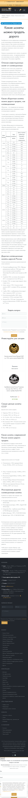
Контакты (5, 728)
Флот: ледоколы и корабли (9, 655)
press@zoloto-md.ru (7, 597)
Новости (4, 712)
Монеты (4, 690)
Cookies (16, 790)
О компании (5, 724)
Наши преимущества (7, 730)
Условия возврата (6, 688)
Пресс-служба (6, 734)
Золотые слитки (6, 645)
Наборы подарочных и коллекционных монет (13, 659)
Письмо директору (7, 732)
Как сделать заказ (7, 674)
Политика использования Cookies (10, 694)
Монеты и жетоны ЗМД (8, 639)
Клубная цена (13, 396)
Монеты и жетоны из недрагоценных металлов (13, 661)
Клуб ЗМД (5, 678)
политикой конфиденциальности (11, 331)
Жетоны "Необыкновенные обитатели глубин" (13, 653)
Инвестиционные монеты (8, 635)
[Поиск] (15, 10)
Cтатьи (4, 717)
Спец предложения (7, 701)
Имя (1, 771)
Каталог (3, 629)
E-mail (1, 777)
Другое (4, 665)
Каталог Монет (6, 633)
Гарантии (5, 680)
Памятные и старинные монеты (9, 637)
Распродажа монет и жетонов (9, 708)
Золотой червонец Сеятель (8, 643)
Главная (3, 15)
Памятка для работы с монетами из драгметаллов (14, 686)
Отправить (14, 335)
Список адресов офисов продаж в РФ (11, 577)
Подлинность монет (7, 676)
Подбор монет (6, 704)
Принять (14, 794)
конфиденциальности (7, 791)
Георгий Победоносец (7, 641)
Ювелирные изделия (7, 657)
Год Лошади (5, 649)
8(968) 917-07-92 (15, 595)
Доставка (5, 672)
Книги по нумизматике (7, 663)
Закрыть (2, 758)
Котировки (5, 721)
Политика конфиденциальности (9, 692)
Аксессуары (5, 647)
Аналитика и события (7, 715)
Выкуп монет (5, 682)
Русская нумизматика (7, 651)
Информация (5, 668)
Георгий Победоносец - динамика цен (11, 719)
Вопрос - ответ (6, 684)
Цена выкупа (14, 368)
